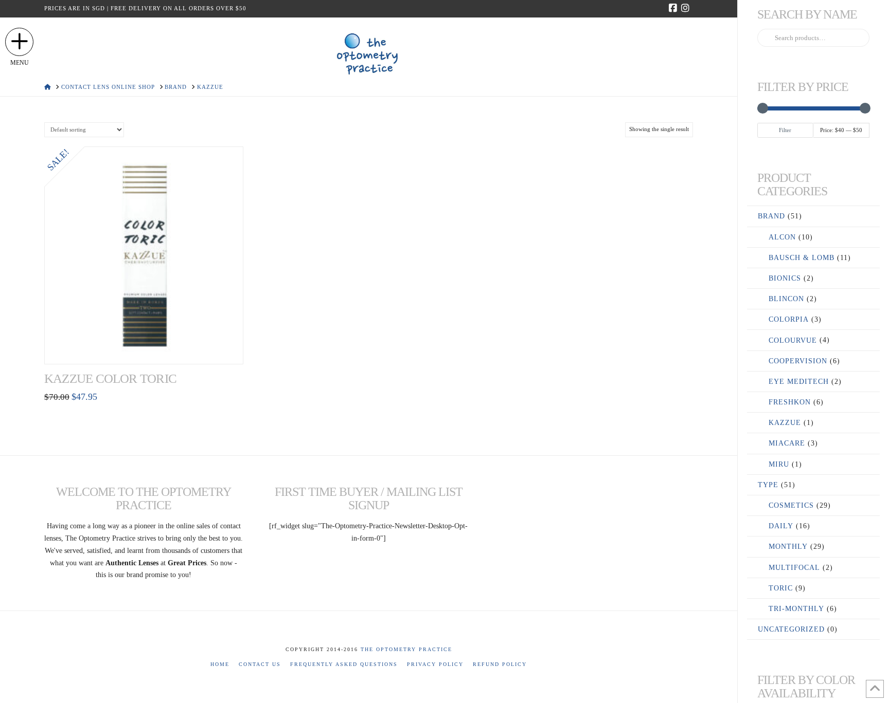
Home (219, 664)
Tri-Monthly (796, 609)
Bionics (785, 278)
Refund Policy (500, 664)
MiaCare (787, 443)
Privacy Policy (435, 664)
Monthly (788, 546)
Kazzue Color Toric (110, 378)
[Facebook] (674, 8)
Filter (785, 130)
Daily (781, 526)
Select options (143, 345)
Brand (771, 216)
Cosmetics (791, 505)
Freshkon (790, 402)
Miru (779, 464)
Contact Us (260, 664)
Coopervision (798, 361)
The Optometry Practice (406, 649)
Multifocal (794, 567)
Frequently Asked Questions (344, 664)
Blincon (786, 299)
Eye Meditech (799, 381)
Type (768, 485)
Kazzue (785, 423)
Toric (781, 588)
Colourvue (793, 340)
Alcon (782, 237)
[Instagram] (687, 8)
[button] (19, 42)
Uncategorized (791, 629)
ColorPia (789, 319)
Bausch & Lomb (801, 258)
